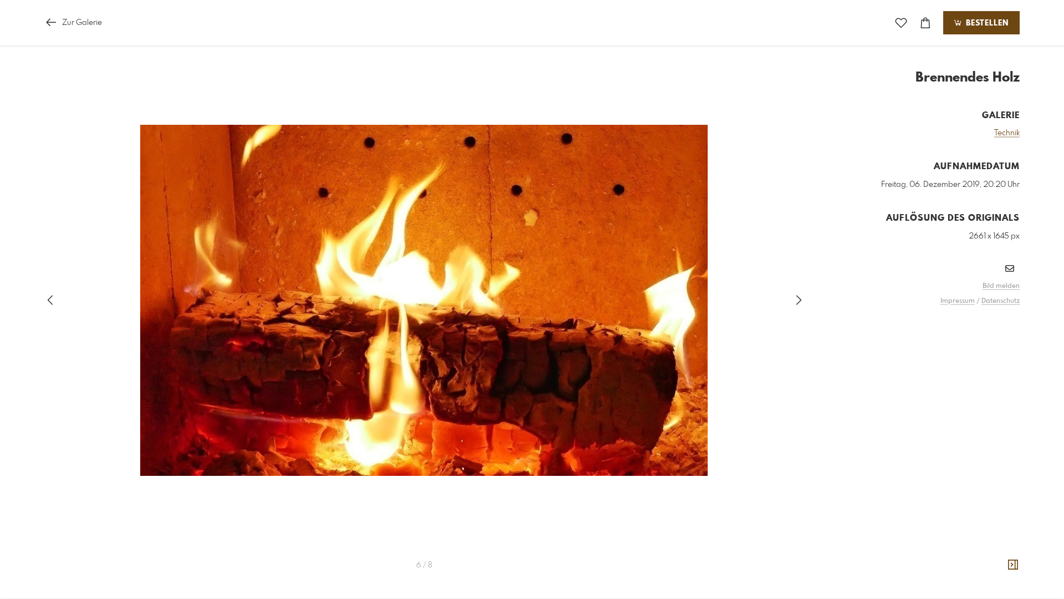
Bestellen (986, 23)
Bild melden (1001, 286)
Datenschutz (1000, 301)
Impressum (957, 301)
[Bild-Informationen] (1013, 565)
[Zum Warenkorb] (925, 23)
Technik (1007, 133)
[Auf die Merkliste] (901, 23)
